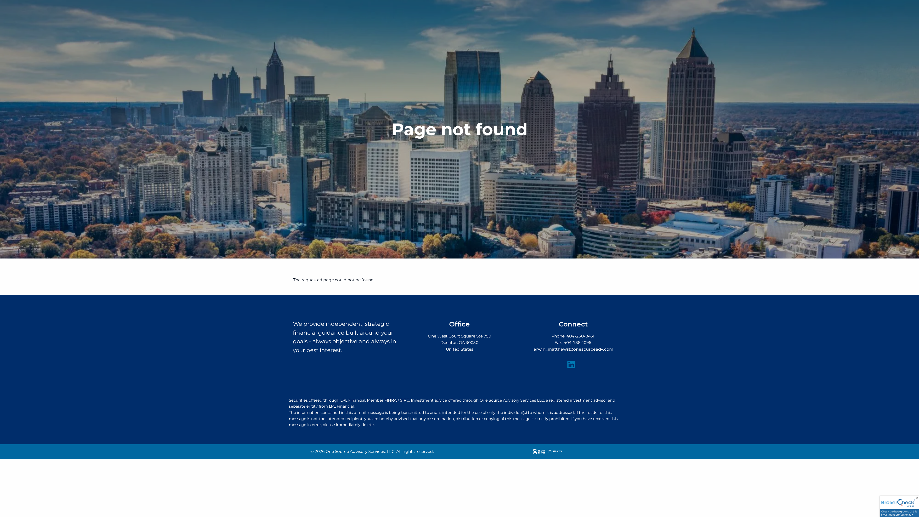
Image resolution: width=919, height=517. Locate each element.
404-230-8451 (580, 336)
